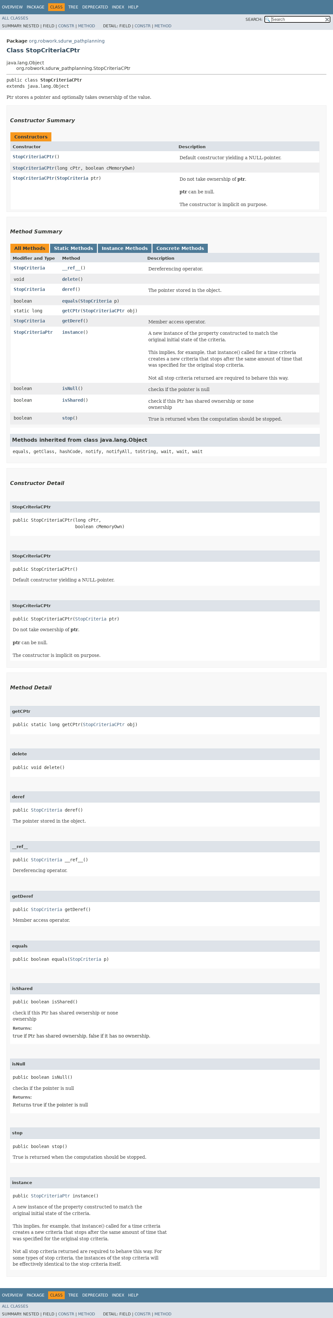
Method (86, 26)
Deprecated (95, 7)
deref (68, 289)
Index (118, 7)
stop (67, 418)
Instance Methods (125, 248)
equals (70, 301)
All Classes (15, 18)
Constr (66, 26)
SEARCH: (254, 19)
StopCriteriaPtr (33, 332)
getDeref (72, 320)
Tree (73, 7)
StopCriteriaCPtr (33, 156)
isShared (72, 400)
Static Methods (73, 248)
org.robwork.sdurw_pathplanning (67, 41)
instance (72, 332)
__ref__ (71, 267)
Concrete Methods (180, 248)
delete (70, 279)
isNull (70, 388)
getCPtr (71, 310)
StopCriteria (72, 178)
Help (133, 7)
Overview (12, 7)
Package (36, 7)
